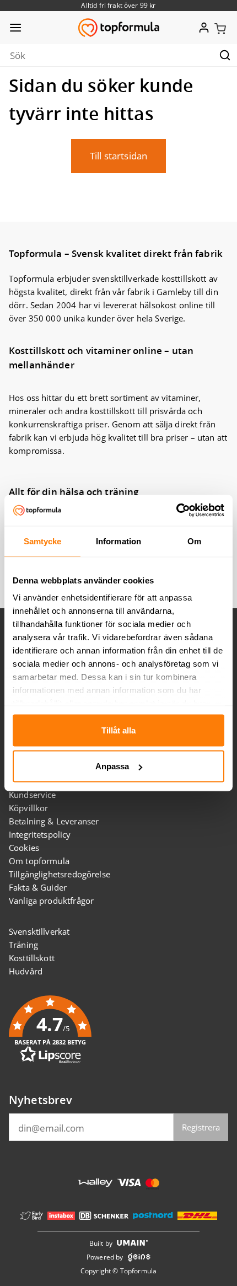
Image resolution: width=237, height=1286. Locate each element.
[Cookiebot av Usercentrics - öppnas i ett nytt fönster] (176, 510)
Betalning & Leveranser (54, 821)
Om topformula (39, 860)
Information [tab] (118, 540)
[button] (220, 27)
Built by (100, 1243)
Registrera (201, 1127)
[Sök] (225, 55)
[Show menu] (15, 27)
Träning (23, 944)
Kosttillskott (32, 957)
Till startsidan (118, 155)
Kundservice (32, 794)
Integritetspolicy (40, 834)
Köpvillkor (29, 807)
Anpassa (112, 766)
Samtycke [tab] (43, 540)
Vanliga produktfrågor (51, 900)
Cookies (24, 847)
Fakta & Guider (38, 887)
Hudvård (25, 971)
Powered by (105, 1257)
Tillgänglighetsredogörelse (59, 874)
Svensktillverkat (39, 931)
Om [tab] (194, 540)
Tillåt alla (118, 730)
